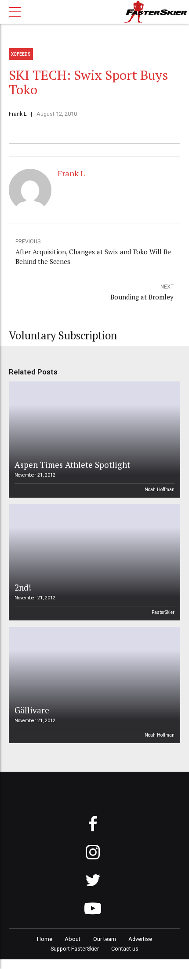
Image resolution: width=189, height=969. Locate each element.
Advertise (140, 939)
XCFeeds (21, 54)
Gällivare (32, 710)
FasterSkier (163, 612)
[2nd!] (93, 562)
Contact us (124, 948)
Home (44, 939)
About (72, 939)
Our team (104, 939)
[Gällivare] (93, 685)
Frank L (18, 113)
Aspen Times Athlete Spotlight (72, 464)
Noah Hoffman (159, 489)
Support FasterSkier (75, 948)
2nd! (23, 587)
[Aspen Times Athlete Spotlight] (93, 439)
